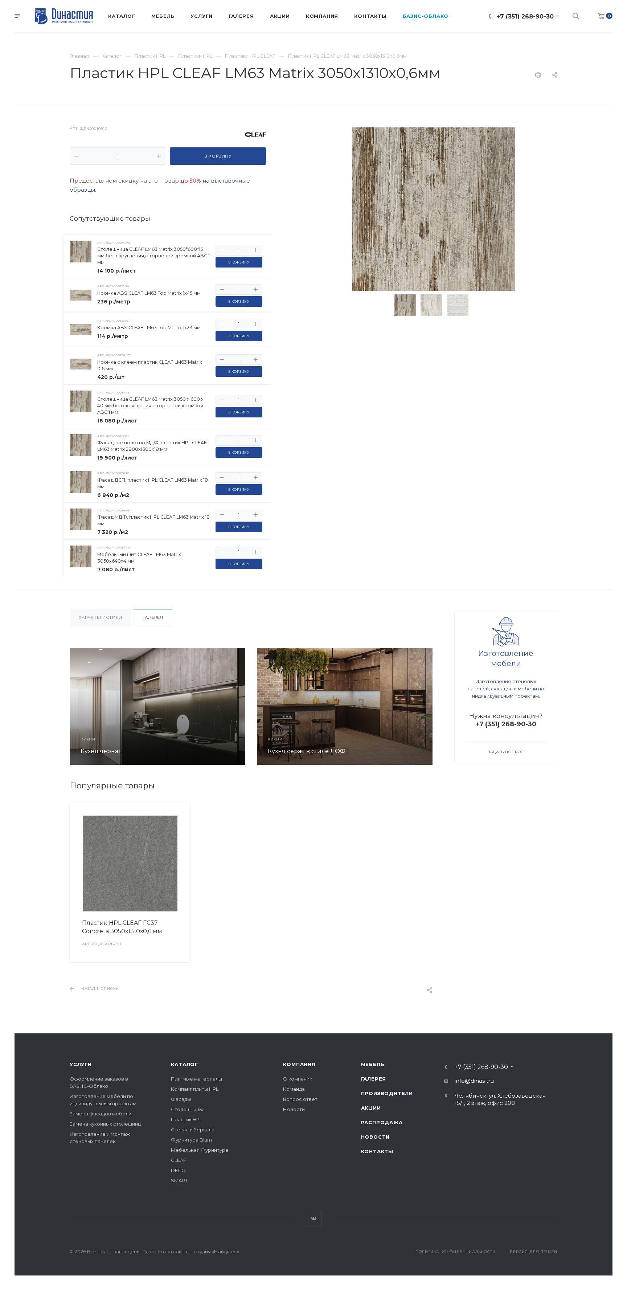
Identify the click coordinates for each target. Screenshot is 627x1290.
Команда (294, 1089)
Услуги (81, 1064)
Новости (294, 1109)
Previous (383, 305)
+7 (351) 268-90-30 (525, 16)
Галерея (153, 617)
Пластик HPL (186, 1119)
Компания (299, 1064)
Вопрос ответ (300, 1099)
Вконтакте (313, 1218)
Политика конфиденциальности (455, 1251)
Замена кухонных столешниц (105, 1124)
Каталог (184, 1064)
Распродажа (382, 1122)
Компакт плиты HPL (194, 1089)
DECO (178, 1170)
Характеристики (100, 617)
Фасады (181, 1099)
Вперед (425, 706)
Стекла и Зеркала (192, 1129)
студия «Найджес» (216, 1251)
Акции (371, 1108)
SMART (179, 1180)
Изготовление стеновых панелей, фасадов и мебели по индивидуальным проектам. (506, 688)
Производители (387, 1093)
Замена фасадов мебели (100, 1113)
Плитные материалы (196, 1079)
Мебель (373, 1064)
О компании (297, 1079)
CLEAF (178, 1160)
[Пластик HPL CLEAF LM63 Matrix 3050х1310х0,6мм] (433, 209)
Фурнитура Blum (191, 1140)
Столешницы (187, 1109)
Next (484, 305)
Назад (77, 706)
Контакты (377, 1151)
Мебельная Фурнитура (199, 1150)
